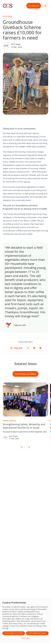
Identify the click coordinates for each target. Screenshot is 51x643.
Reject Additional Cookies (37, 633)
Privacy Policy (17, 623)
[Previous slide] (22, 447)
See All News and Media (25, 374)
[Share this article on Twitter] (28, 348)
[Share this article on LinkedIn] (40, 348)
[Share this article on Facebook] (34, 348)
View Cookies (25, 638)
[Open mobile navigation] (45, 5)
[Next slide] (28, 447)
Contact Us (34, 5)
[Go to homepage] (7, 5)
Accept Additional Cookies (14, 633)
